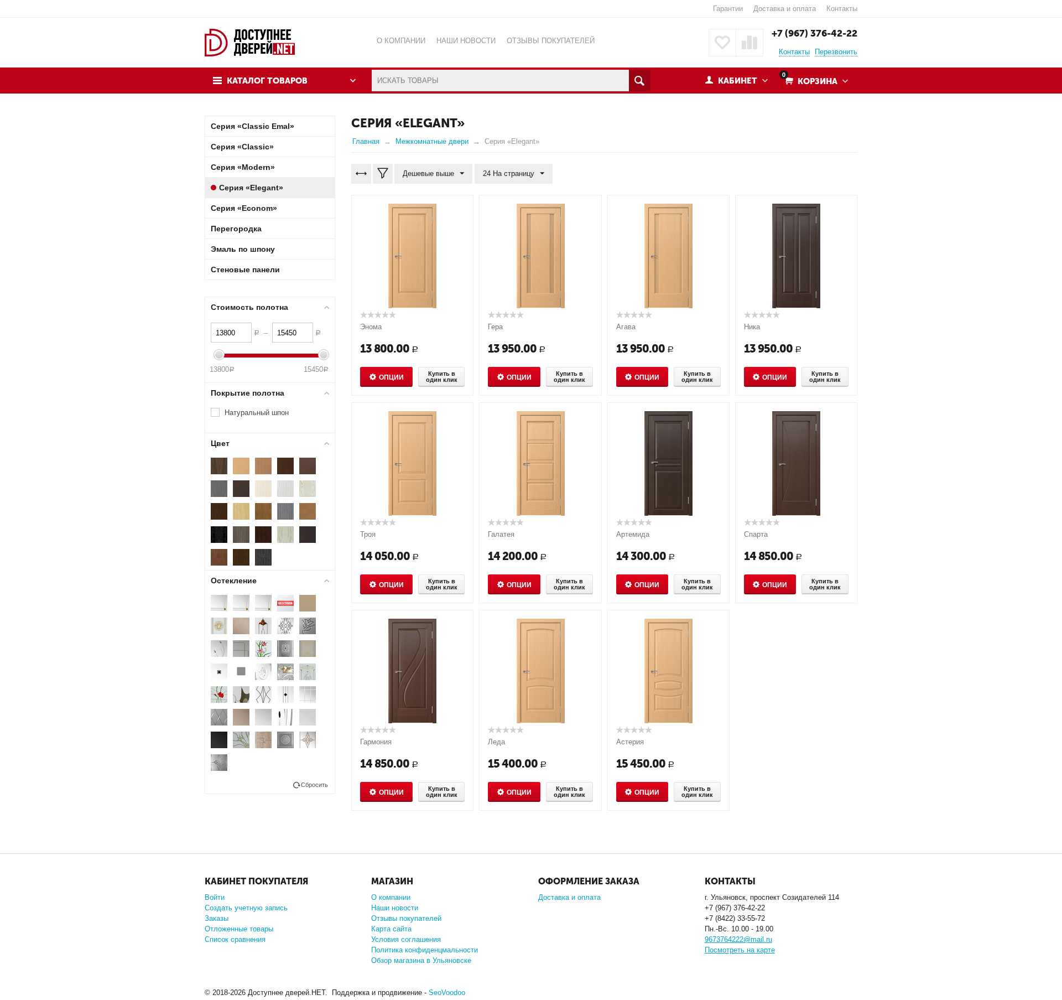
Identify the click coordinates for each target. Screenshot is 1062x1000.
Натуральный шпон (257, 412)
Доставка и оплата (784, 8)
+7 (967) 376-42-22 (814, 33)
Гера (495, 327)
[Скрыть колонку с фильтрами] (383, 174)
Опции (391, 377)
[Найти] (639, 80)
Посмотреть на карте (740, 950)
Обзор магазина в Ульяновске (421, 960)
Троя (368, 534)
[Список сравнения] (749, 42)
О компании (390, 897)
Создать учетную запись (246, 908)
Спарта (756, 534)
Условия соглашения (406, 939)
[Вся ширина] (361, 174)
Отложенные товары (239, 929)
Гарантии (728, 8)
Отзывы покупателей (406, 918)
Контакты (841, 8)
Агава (626, 327)
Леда (496, 742)
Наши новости (394, 908)
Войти (215, 897)
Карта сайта (391, 929)
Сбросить (314, 784)
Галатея (501, 534)
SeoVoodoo (447, 992)
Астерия (630, 742)
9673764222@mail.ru (738, 939)
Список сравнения (235, 939)
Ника (752, 327)
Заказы (216, 918)
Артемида (632, 534)
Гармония (376, 742)
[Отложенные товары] (722, 42)
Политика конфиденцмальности (424, 950)
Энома (371, 327)
